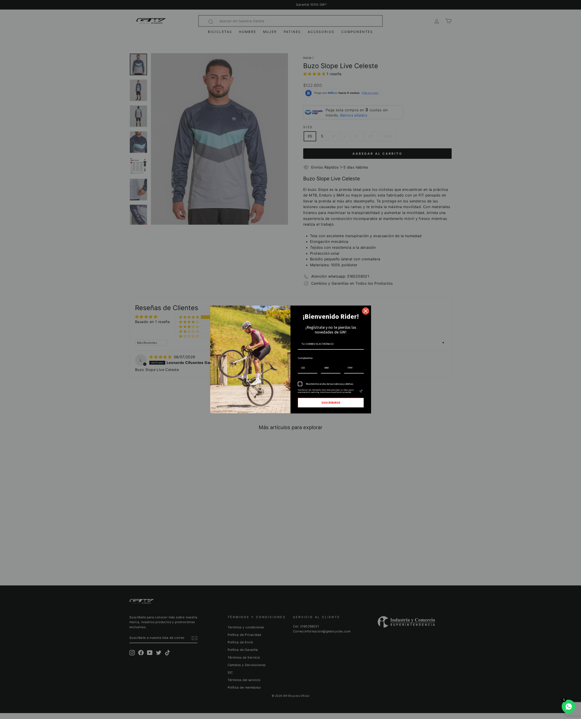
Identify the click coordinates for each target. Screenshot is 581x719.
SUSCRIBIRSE (330, 403)
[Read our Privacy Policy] (361, 391)
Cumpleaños (305, 358)
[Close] (365, 311)
